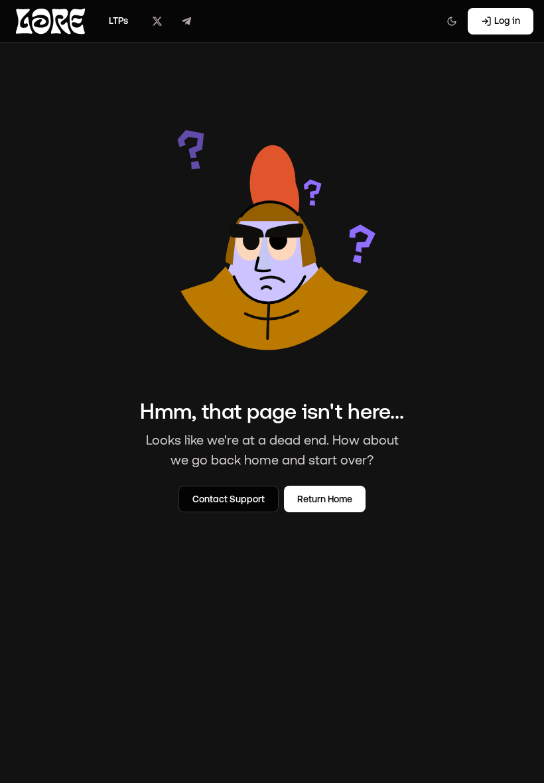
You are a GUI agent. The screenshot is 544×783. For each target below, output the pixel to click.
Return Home (324, 499)
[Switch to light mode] (452, 21)
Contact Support (228, 499)
